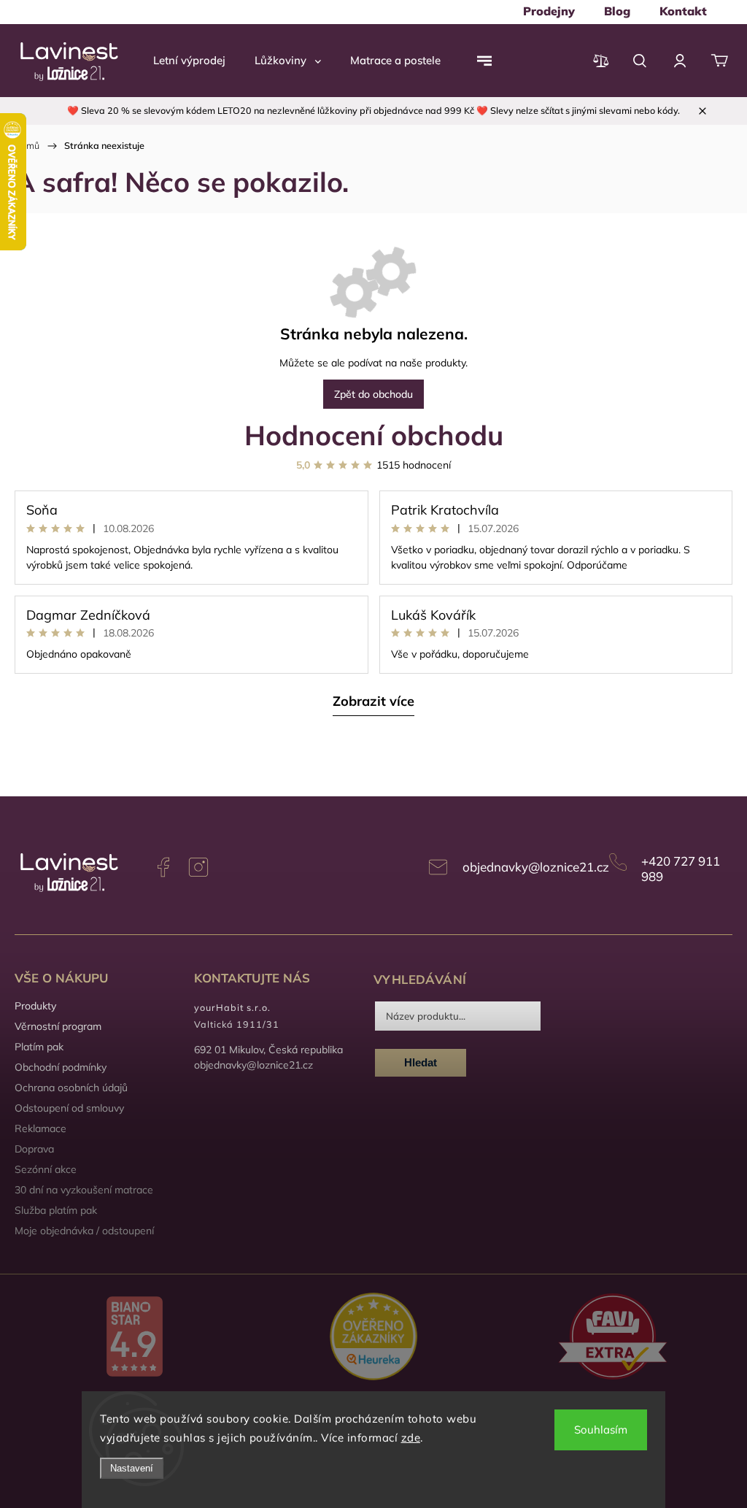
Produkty (35, 1005)
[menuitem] (549, 11)
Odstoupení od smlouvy (69, 1108)
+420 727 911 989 (680, 868)
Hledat (420, 1062)
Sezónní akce (46, 1169)
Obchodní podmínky (61, 1067)
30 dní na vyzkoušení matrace (84, 1189)
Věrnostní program (58, 1026)
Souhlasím (600, 1429)
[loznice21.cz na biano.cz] (134, 1338)
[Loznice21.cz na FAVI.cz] (612, 1338)
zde (411, 1437)
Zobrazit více (373, 701)
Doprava (34, 1148)
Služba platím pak (56, 1210)
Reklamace (40, 1128)
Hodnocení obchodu (373, 435)
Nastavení (131, 1468)
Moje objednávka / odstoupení (84, 1230)
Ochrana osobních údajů (71, 1087)
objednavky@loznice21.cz (535, 866)
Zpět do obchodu (373, 394)
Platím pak (39, 1046)
